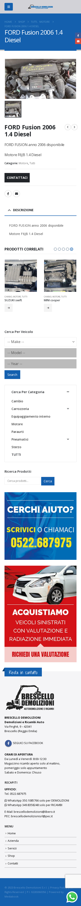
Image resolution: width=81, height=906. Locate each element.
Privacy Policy (58, 887)
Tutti (32, 163)
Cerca (48, 481)
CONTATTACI (17, 177)
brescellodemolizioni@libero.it (34, 812)
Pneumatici (19, 439)
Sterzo (16, 447)
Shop (11, 856)
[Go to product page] (21, 276)
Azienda (13, 841)
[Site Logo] (40, 7)
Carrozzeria (20, 409)
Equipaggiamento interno (30, 416)
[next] (74, 127)
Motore (23, 163)
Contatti (13, 863)
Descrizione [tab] (23, 210)
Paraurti (17, 432)
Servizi (12, 848)
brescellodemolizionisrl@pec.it (32, 816)
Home (12, 833)
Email (16, 193)
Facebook (8, 193)
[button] (8, 7)
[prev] (68, 127)
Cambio (8, 296)
